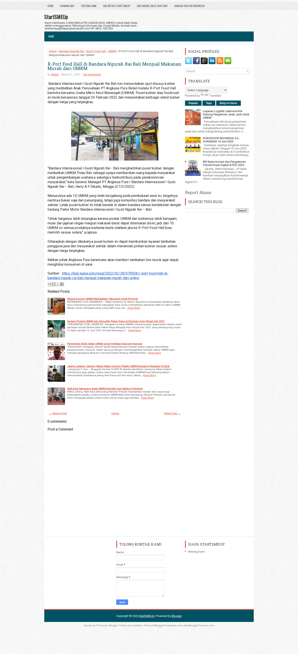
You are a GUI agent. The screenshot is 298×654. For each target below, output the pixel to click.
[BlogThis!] (53, 284)
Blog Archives (228, 103)
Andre (54, 74)
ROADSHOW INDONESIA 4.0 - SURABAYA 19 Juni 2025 (221, 140)
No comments (92, 74)
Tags (209, 103)
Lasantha (136, 625)
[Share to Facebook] (62, 284)
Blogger (177, 616)
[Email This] (49, 284)
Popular (193, 103)
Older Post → (172, 413)
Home (50, 6)
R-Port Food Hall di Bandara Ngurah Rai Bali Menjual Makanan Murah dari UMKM (114, 66)
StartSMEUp (56, 16)
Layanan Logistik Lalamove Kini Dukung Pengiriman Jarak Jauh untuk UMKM (226, 114)
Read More (133, 307)
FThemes (101, 625)
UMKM (112, 51)
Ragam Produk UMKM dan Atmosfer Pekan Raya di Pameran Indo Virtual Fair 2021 (116, 321)
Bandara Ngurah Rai (71, 51)
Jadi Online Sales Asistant (152, 6)
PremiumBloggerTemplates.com (163, 625)
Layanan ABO (67, 6)
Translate (215, 95)
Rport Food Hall (96, 51)
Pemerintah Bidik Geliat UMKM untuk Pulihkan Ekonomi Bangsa (104, 343)
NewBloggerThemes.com (199, 625)
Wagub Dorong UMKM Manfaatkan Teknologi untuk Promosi (102, 298)
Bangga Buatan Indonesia (190, 6)
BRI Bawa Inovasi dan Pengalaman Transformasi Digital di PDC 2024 (224, 163)
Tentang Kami (88, 6)
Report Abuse (198, 192)
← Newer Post (58, 413)
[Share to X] (58, 284)
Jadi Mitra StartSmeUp (116, 6)
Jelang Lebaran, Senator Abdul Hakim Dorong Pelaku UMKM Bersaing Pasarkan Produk (118, 366)
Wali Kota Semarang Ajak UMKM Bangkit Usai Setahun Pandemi (105, 388)
